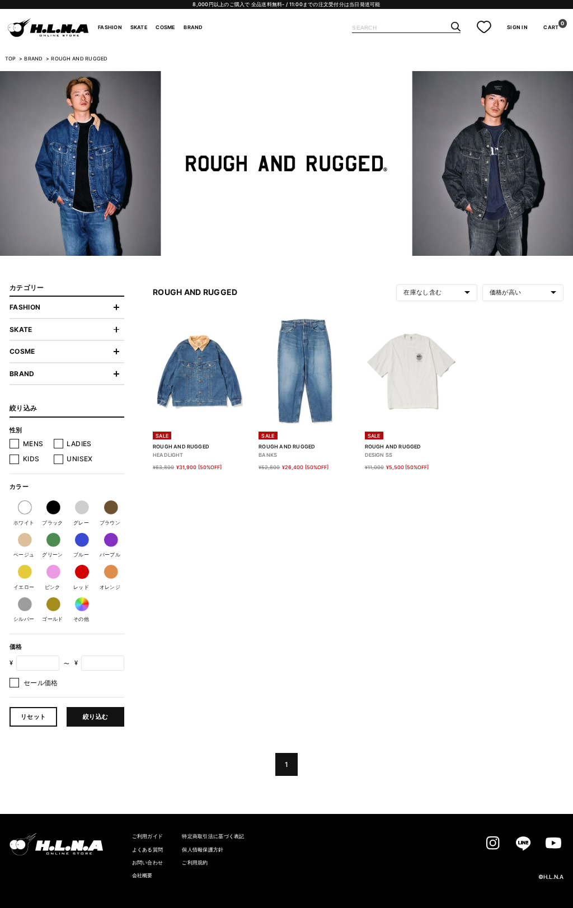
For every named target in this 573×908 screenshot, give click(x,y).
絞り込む (95, 716)
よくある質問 (147, 849)
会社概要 (142, 875)
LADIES (79, 443)
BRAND (34, 59)
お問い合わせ (147, 862)
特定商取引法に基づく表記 (213, 836)
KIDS (31, 459)
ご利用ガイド (147, 836)
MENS (33, 443)
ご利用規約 (195, 862)
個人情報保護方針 (202, 849)
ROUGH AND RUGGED (79, 59)
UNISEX (79, 459)
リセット (33, 716)
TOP (10, 59)
